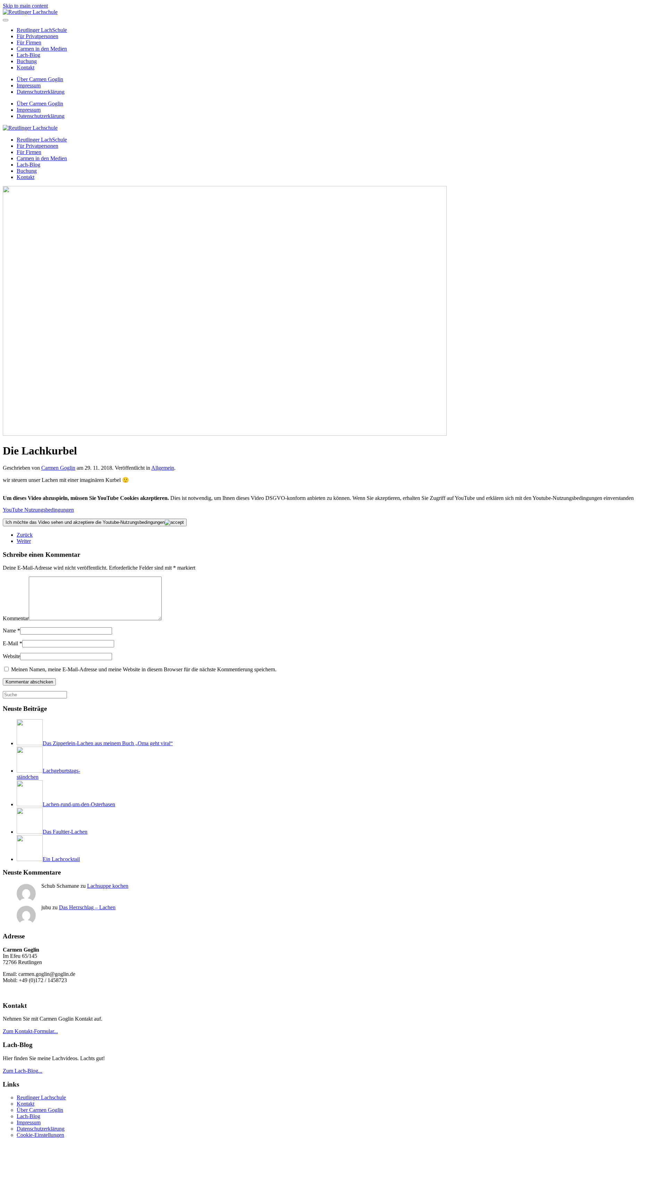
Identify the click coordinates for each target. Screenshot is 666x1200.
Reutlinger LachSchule (42, 30)
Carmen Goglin (58, 468)
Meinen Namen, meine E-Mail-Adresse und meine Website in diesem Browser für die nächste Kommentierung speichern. (143, 669)
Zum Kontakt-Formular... (30, 1031)
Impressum (29, 85)
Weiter (24, 541)
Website (11, 656)
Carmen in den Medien (42, 49)
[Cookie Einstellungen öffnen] (55, 1194)
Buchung (27, 61)
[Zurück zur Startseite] (30, 12)
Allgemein (162, 468)
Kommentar (16, 618)
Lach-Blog (28, 55)
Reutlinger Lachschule (41, 1097)
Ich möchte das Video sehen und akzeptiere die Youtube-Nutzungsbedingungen (85, 522)
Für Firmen (29, 42)
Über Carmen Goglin (40, 79)
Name (11, 630)
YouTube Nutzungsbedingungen (38, 510)
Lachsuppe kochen (107, 886)
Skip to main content (25, 6)
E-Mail (12, 643)
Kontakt (25, 67)
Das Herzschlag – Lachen (87, 907)
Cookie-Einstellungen (40, 1135)
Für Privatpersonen (37, 36)
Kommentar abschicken (29, 681)
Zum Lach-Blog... (22, 1071)
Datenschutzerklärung (41, 92)
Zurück (25, 535)
